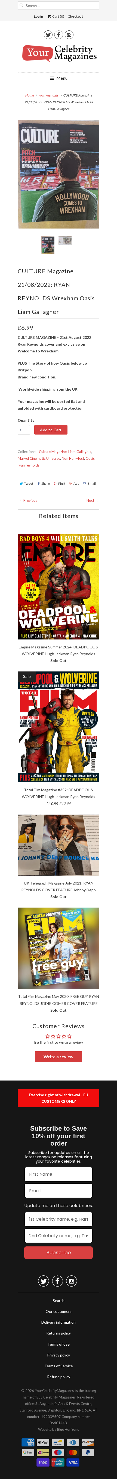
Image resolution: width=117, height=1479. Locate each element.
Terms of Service (58, 1366)
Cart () (58, 16)
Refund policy (58, 1376)
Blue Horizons (68, 1429)
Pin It (61, 483)
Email (92, 483)
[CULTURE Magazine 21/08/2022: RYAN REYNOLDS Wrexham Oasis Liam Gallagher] (58, 174)
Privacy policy (58, 1355)
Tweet (28, 483)
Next (91, 500)
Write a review (58, 1056)
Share (45, 483)
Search (58, 1300)
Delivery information (58, 1322)
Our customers (59, 1311)
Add (76, 483)
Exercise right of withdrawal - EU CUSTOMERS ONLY (58, 1098)
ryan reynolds (28, 465)
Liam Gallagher (79, 451)
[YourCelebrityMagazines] (58, 55)
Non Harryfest (73, 458)
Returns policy (58, 1333)
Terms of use (58, 1344)
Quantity (26, 420)
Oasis (90, 458)
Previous (30, 500)
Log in (38, 16)
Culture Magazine (53, 451)
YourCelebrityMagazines (54, 1390)
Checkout (75, 16)
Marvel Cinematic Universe (39, 458)
